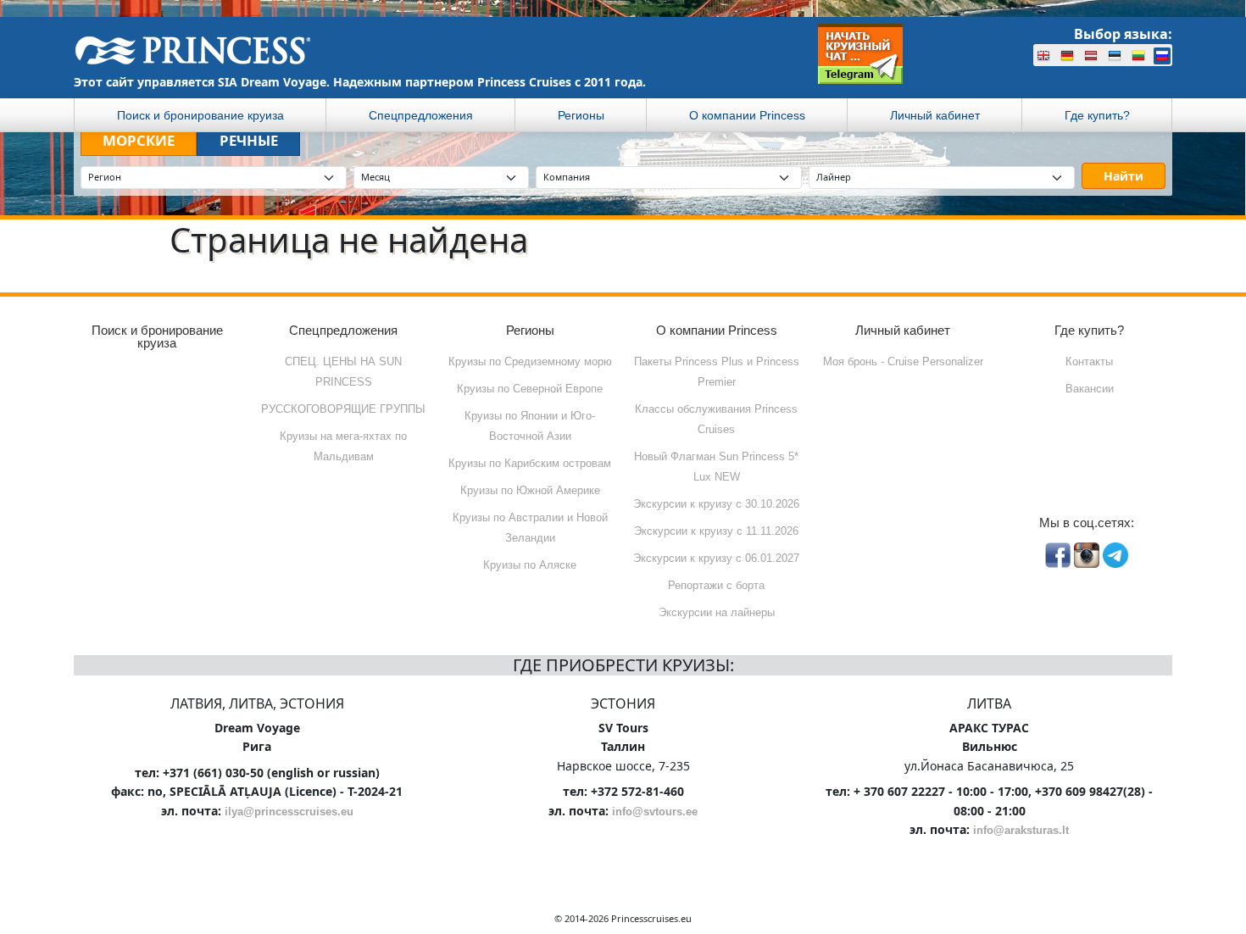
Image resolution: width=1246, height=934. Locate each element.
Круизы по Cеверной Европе (530, 388)
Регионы (581, 115)
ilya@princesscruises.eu (289, 811)
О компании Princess (747, 115)
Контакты (1089, 361)
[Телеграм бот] (860, 54)
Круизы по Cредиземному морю (530, 361)
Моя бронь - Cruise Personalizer (903, 361)
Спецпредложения (421, 115)
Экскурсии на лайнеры (717, 612)
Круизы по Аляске (529, 565)
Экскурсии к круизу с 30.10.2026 (716, 504)
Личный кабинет (935, 115)
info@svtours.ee (655, 811)
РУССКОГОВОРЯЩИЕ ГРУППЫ (343, 409)
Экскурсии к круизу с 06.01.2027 (716, 558)
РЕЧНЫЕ (249, 140)
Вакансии (1089, 388)
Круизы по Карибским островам (529, 463)
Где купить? (1097, 115)
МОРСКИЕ (139, 140)
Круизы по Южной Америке (530, 490)
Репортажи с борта (716, 585)
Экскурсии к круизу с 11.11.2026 (716, 531)
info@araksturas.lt (1021, 830)
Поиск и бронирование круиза (200, 115)
